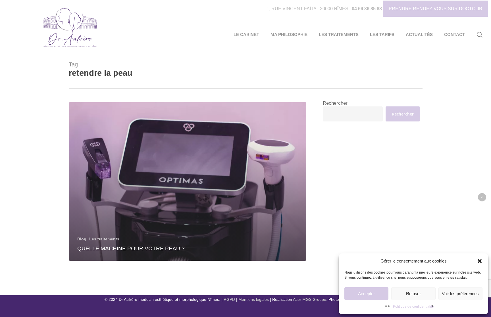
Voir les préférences (460, 293)
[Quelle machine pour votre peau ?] (188, 181)
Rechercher (335, 103)
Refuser (413, 293)
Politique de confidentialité (413, 306)
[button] (479, 261)
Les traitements (104, 239)
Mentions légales (253, 299)
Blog (81, 239)
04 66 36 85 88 (367, 8)
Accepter (366, 293)
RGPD (229, 299)
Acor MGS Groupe (309, 299)
